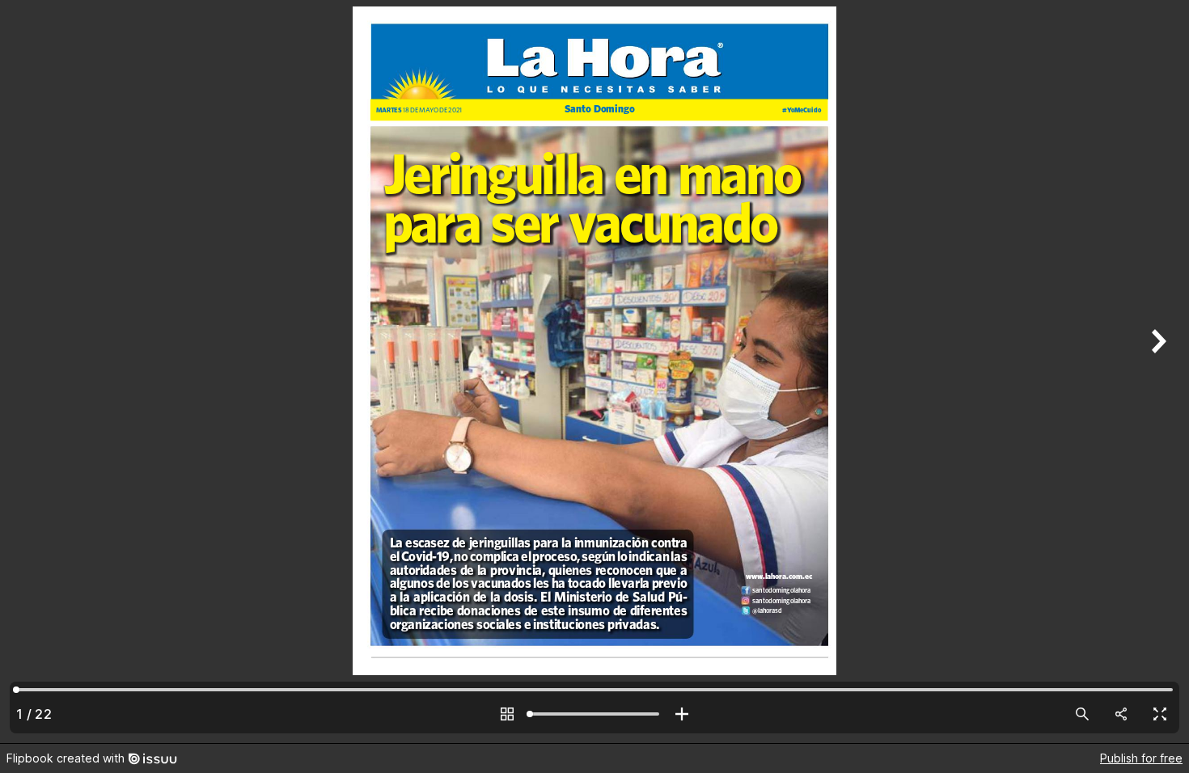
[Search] (1082, 714)
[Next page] (1156, 371)
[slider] (594, 714)
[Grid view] (507, 714)
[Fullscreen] (1160, 714)
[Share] (1121, 714)
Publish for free (1141, 758)
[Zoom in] (682, 714)
